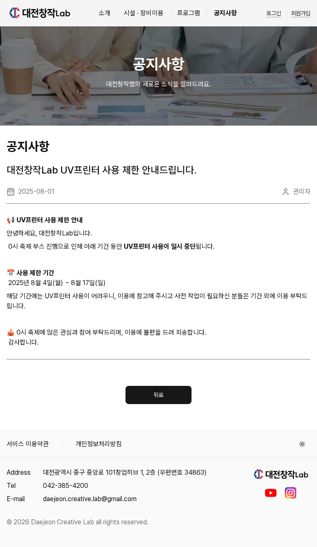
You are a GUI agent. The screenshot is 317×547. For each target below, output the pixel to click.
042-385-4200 (65, 486)
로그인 (273, 13)
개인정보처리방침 (99, 444)
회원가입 (300, 13)
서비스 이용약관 (28, 444)
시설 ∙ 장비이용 (143, 13)
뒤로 (158, 395)
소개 (104, 13)
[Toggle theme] (302, 444)
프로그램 (188, 13)
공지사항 (225, 13)
